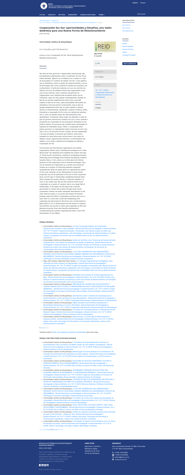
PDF (98, 63)
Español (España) (127, 46)
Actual (42, 14)
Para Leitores (126, 25)
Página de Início (45, 20)
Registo (135, 2)
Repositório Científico (93, 446)
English (124, 43)
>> (48, 328)
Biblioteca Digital (91, 449)
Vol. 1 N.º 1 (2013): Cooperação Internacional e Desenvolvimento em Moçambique (68, 22)
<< (41, 430)
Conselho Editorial (88, 14)
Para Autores (126, 28)
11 (58, 430)
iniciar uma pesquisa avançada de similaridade (69, 332)
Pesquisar (142, 14)
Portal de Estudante (92, 453)
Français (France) (127, 49)
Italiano (124, 52)
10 (56, 430)
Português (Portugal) (128, 55)
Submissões (72, 14)
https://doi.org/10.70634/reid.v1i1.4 (55, 49)
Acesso (142, 2)
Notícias (61, 14)
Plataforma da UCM (92, 451)
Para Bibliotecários (127, 31)
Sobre (101, 14)
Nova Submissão (130, 63)
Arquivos (52, 14)
